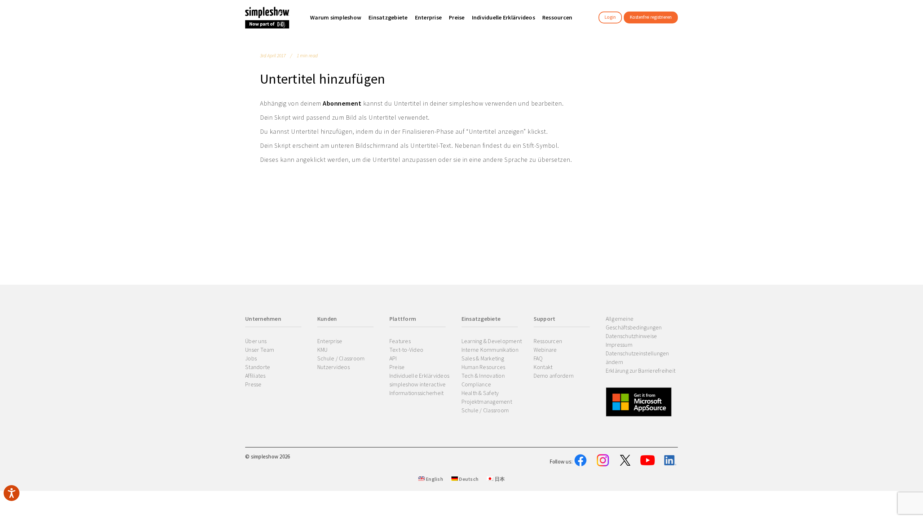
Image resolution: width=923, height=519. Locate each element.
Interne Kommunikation (490, 349)
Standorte (257, 367)
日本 (499, 479)
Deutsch (468, 479)
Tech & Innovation (483, 375)
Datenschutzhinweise (631, 336)
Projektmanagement (487, 401)
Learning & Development (492, 341)
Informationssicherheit (416, 392)
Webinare (545, 349)
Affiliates (255, 375)
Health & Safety (480, 392)
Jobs (251, 358)
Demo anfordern (554, 375)
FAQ (538, 358)
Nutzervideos (333, 367)
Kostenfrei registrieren (651, 17)
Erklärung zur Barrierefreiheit (641, 370)
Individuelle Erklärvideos (419, 375)
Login (610, 17)
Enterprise (330, 341)
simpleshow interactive (417, 384)
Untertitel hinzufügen (322, 78)
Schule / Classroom (341, 358)
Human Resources (483, 367)
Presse (253, 384)
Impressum (619, 344)
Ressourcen (548, 341)
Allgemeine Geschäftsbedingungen (634, 323)
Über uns (255, 341)
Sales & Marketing (483, 358)
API (393, 358)
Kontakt (543, 367)
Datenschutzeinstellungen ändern (637, 357)
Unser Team (259, 349)
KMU (322, 349)
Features (400, 341)
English (434, 479)
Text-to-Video (406, 349)
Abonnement (342, 103)
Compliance (476, 384)
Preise (397, 367)
